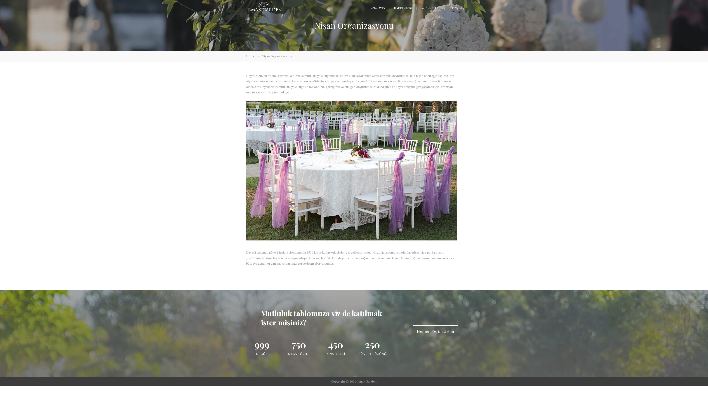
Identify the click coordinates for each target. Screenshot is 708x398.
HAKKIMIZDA (403, 8)
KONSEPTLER (430, 8)
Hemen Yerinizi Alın (435, 331)
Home (250, 56)
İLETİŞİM (455, 8)
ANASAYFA (378, 8)
